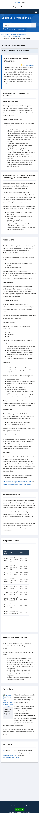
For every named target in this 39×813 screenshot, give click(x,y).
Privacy (16, 806)
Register (16, 7)
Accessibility (9, 806)
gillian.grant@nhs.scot (10, 755)
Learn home (5, 34)
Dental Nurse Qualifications (11, 36)
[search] (33, 25)
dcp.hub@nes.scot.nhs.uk (11, 757)
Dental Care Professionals (19, 34)
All (5, 29)
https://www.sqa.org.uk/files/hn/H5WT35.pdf (17, 484)
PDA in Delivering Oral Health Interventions (15, 51)
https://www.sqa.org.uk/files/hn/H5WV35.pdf (17, 482)
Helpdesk (18, 809)
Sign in (23, 7)
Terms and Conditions (26, 806)
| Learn (19, 2)
